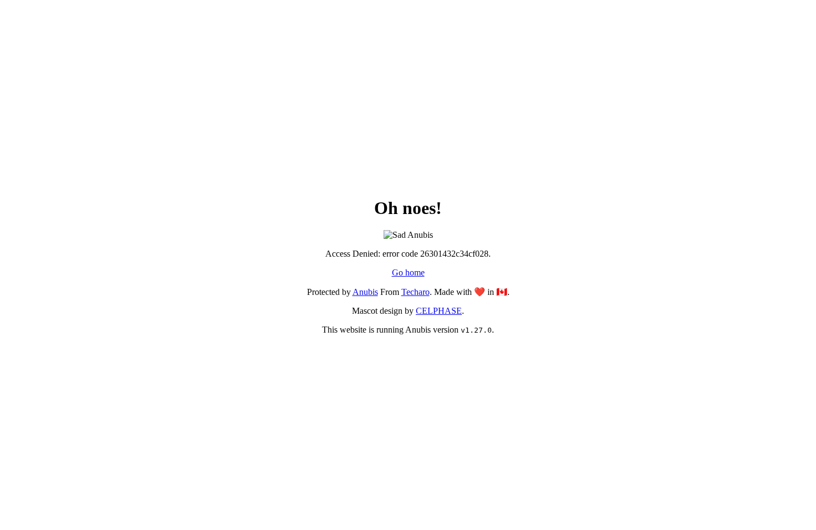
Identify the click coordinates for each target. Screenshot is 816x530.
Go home (408, 272)
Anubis (365, 292)
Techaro (415, 292)
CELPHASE (439, 310)
